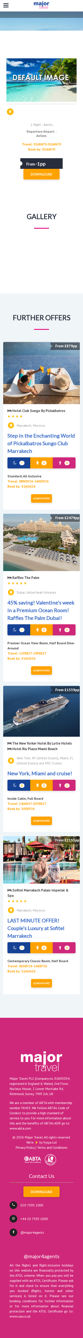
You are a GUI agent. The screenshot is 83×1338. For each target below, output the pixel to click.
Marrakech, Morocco (31, 425)
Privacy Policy (25, 1147)
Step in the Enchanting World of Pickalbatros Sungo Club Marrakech (41, 443)
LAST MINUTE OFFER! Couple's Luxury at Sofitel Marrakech (35, 928)
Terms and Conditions (52, 1147)
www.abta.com (20, 1128)
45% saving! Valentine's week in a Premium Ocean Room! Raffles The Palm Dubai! (40, 610)
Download (41, 1192)
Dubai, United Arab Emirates (36, 592)
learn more (41, 498)
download (41, 174)
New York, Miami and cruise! (39, 773)
